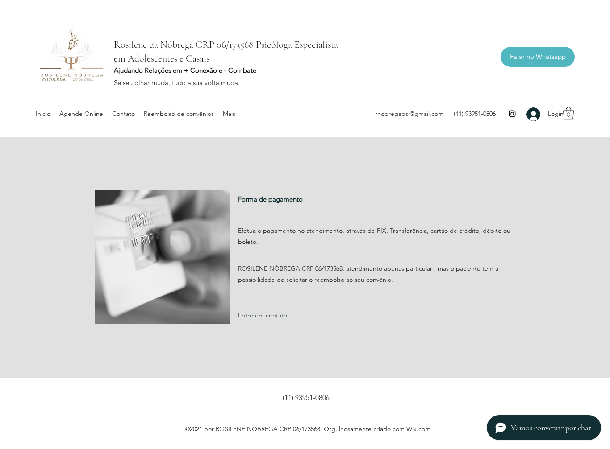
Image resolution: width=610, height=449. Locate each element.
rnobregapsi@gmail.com (409, 114)
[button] (568, 113)
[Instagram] (512, 113)
